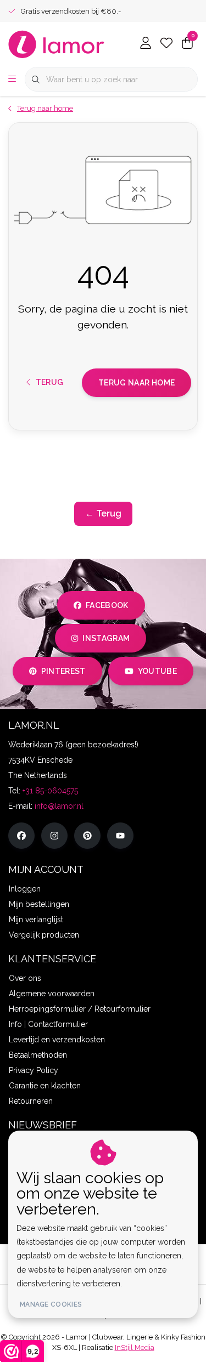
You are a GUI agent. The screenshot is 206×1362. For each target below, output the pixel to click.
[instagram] (54, 835)
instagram (106, 638)
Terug (50, 382)
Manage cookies (51, 1304)
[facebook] (21, 835)
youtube (157, 671)
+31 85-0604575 (50, 790)
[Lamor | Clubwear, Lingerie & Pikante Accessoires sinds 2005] (56, 43)
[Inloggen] (145, 44)
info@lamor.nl (59, 806)
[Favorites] (166, 44)
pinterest (63, 671)
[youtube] (120, 835)
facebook (107, 605)
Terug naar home (136, 382)
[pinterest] (87, 835)
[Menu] (12, 79)
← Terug (103, 513)
